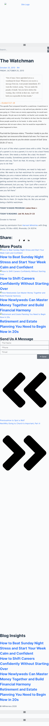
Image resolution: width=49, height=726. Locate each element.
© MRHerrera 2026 (8, 706)
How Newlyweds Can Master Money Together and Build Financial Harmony (24, 305)
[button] (24, 45)
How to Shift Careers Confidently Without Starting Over (24, 283)
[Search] (48, 49)
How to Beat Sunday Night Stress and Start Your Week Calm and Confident (23, 262)
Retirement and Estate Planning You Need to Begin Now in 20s (23, 326)
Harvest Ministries (30, 225)
